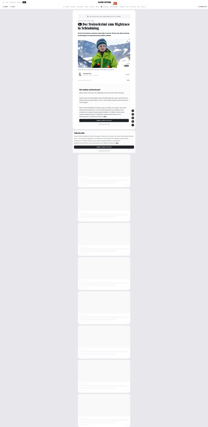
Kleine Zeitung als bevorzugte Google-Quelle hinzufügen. (105, 16)
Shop (7, 2)
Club (4, 2)
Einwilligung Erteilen (104, 120)
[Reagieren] (133, 110)
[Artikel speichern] (133, 118)
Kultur (128, 80)
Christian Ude (87, 73)
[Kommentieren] (133, 114)
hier (105, 116)
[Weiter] (145, 7)
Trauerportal (13, 2)
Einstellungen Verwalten (104, 124)
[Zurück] (64, 7)
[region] (104, 7)
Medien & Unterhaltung (86, 20)
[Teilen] (133, 121)
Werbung (19, 2)
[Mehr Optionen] (133, 125)
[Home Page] (104, 2)
